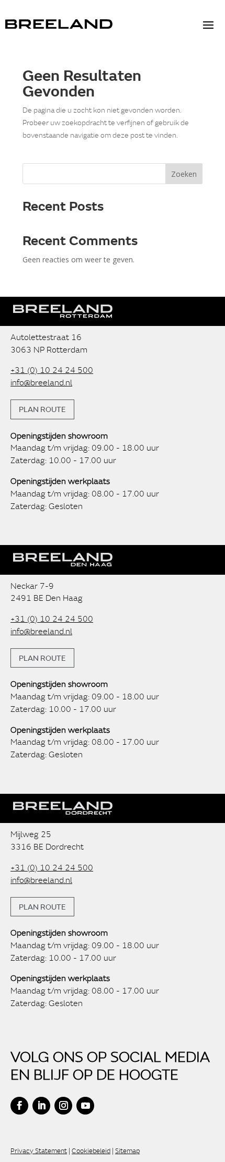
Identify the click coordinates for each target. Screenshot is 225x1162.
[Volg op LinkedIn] (41, 1106)
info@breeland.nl (41, 382)
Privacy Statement (38, 1150)
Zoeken (184, 174)
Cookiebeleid (91, 1150)
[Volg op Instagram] (63, 1106)
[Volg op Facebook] (19, 1106)
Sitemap (127, 1150)
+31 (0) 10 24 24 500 (51, 370)
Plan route (42, 409)
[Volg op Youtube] (85, 1106)
